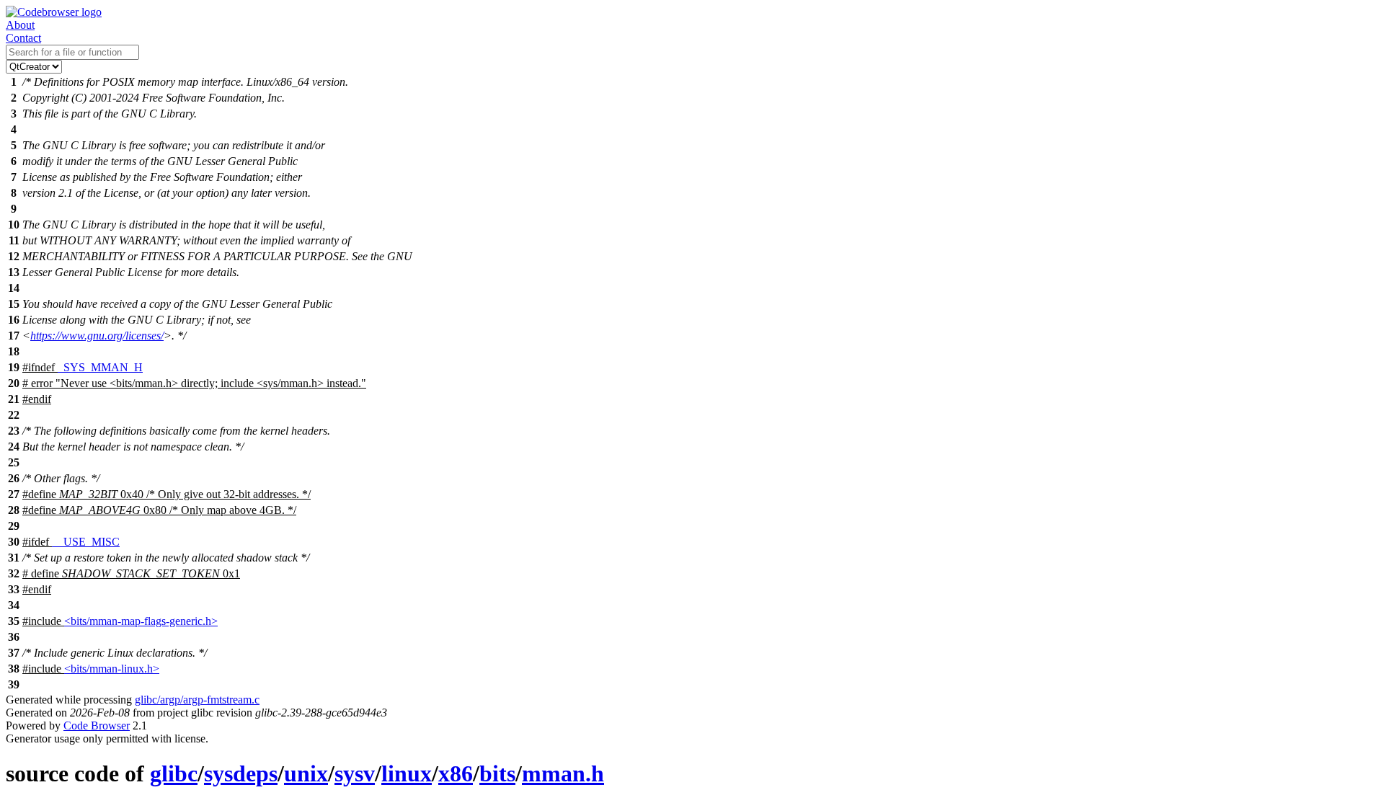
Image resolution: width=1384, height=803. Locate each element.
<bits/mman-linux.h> (111, 668)
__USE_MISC (86, 542)
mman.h (563, 773)
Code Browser (96, 725)
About (20, 25)
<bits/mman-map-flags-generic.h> (141, 621)
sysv (354, 773)
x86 (455, 773)
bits (497, 773)
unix (306, 773)
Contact (23, 38)
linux (406, 773)
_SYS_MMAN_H (100, 367)
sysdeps (241, 773)
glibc (174, 773)
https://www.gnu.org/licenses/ (97, 335)
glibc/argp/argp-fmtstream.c (197, 699)
